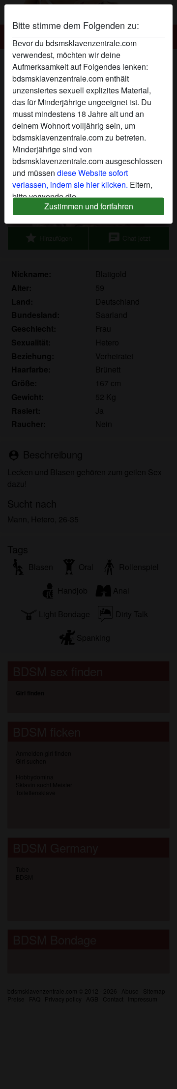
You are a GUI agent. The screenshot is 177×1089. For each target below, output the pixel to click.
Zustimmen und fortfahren (88, 206)
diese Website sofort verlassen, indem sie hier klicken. (70, 178)
